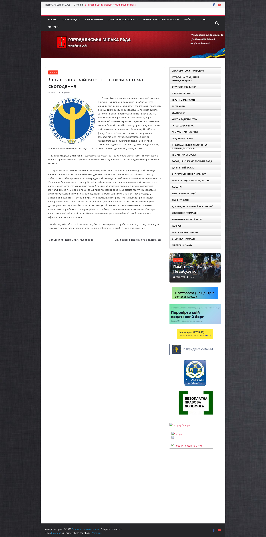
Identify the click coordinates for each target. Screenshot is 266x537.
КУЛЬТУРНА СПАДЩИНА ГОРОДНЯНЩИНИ (185, 79)
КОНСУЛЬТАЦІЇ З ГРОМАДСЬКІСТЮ (191, 180)
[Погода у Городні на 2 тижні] (187, 445)
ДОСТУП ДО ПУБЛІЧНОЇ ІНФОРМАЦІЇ (192, 206)
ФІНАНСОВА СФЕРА (182, 125)
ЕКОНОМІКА (178, 112)
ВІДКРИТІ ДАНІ (180, 199)
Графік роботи (94, 19)
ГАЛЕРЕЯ (176, 225)
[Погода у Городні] (179, 425)
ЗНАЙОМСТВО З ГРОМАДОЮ (188, 70)
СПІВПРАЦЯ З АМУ (182, 245)
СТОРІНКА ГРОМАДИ (183, 238)
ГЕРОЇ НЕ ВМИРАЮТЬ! (184, 99)
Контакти (53, 26)
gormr (67, 92)
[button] (78, 19)
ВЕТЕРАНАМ (178, 106)
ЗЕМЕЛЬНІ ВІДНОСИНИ (185, 132)
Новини (53, 19)
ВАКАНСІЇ (177, 187)
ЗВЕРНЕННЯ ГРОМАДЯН (185, 212)
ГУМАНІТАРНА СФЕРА (184, 154)
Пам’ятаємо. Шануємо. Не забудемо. (193, 269)
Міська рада (69, 19)
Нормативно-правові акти (159, 19)
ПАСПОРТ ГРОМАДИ (183, 93)
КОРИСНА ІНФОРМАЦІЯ (185, 232)
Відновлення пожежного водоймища (138, 239)
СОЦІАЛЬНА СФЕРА (182, 138)
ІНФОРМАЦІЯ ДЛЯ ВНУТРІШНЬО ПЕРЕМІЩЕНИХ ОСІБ (190, 147)
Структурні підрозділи (121, 19)
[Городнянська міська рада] (133, 32)
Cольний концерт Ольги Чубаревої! (71, 239)
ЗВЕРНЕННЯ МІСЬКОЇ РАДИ (187, 219)
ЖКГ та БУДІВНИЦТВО (184, 119)
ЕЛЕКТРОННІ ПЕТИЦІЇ (183, 193)
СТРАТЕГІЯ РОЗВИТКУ (184, 86)
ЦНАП (204, 19)
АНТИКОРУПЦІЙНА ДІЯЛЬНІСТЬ (189, 174)
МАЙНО (188, 19)
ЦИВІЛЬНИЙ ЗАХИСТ (183, 167)
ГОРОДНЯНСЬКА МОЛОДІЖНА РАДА (192, 161)
